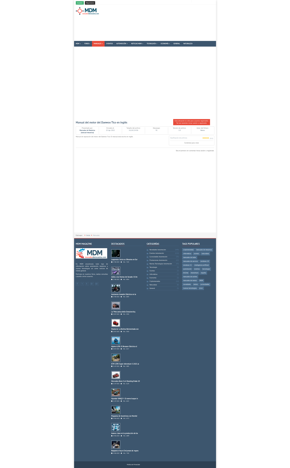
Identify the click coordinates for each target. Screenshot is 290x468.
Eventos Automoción (157, 253)
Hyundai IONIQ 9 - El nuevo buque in (124, 399)
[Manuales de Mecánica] (88, 11)
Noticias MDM (136, 44)
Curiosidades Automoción (158, 257)
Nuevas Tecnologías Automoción (161, 264)
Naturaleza (187, 44)
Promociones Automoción (158, 260)
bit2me (185, 273)
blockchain (194, 273)
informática (187, 254)
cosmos (196, 254)
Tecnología (151, 44)
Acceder (79, 3)
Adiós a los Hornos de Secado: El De (124, 277)
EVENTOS (109, 44)
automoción (187, 269)
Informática (153, 274)
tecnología (206, 269)
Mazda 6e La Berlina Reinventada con (125, 329)
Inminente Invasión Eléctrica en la (123, 294)
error (201, 288)
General (176, 44)
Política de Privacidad (133, 465)
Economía (165, 44)
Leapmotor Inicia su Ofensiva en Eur (124, 260)
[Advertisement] (168, 23)
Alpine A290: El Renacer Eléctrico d (124, 347)
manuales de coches (190, 277)
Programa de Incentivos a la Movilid (124, 416)
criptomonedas (188, 250)
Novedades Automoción (158, 250)
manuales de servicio (190, 261)
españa (203, 273)
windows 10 (205, 261)
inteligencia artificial (201, 265)
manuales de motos (190, 281)
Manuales (98, 44)
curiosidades (205, 284)
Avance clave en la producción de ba (124, 433)
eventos (197, 269)
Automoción (121, 44)
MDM (78, 44)
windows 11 (187, 265)
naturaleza (205, 254)
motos (195, 284)
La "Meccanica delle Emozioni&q (123, 312)
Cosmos (152, 271)
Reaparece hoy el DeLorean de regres (125, 451)
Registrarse (90, 3)
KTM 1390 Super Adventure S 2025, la (125, 364)
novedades (187, 284)
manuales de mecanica (204, 250)
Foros (86, 44)
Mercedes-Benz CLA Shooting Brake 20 (125, 381)
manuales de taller (189, 257)
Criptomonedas (155, 281)
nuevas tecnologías (190, 288)
